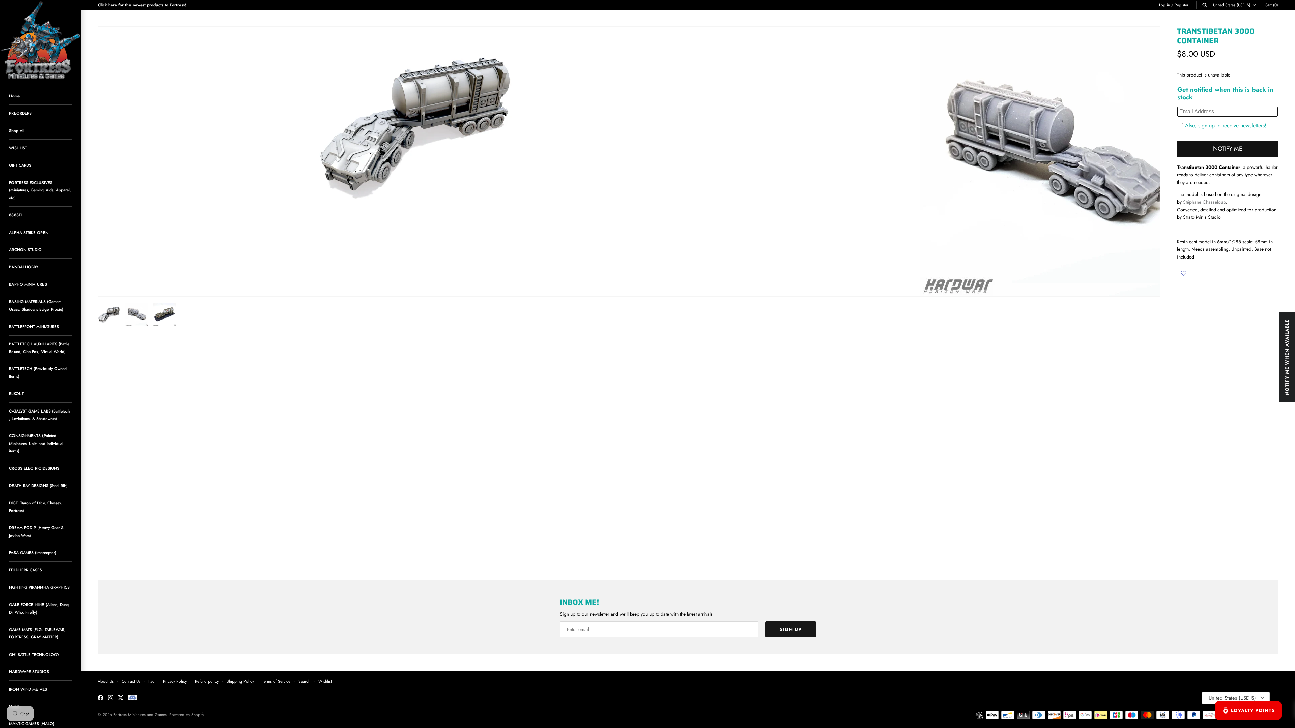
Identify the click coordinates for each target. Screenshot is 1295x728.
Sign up (791, 629)
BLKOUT (16, 393)
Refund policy (207, 681)
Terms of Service (276, 681)
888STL (16, 215)
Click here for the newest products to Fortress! (142, 5)
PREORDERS (20, 113)
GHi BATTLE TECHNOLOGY (34, 654)
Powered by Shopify (186, 714)
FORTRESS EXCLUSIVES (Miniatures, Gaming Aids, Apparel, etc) (40, 190)
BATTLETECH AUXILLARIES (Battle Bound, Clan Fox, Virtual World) (39, 347)
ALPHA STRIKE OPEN (28, 232)
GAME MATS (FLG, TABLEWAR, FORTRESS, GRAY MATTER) (37, 633)
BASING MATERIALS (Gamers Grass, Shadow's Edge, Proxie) (36, 305)
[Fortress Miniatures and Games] (40, 40)
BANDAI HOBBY (23, 267)
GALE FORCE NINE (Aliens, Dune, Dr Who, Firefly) (39, 608)
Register (1181, 5)
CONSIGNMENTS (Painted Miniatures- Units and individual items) (36, 443)
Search (304, 681)
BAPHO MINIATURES (28, 284)
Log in (1164, 5)
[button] (1145, 161)
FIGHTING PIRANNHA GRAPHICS (39, 587)
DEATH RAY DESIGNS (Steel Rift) (38, 485)
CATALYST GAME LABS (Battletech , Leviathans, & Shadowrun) (39, 414)
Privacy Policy (175, 681)
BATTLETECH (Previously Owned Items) (38, 372)
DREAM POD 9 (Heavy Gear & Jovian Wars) (36, 531)
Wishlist (325, 681)
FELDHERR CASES (25, 570)
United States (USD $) (1231, 5)
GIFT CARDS (20, 165)
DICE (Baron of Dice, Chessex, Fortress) (36, 506)
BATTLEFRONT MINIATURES (34, 326)
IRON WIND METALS (28, 689)
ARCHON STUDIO (25, 249)
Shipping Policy (240, 681)
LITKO (14, 706)
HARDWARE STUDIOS (29, 671)
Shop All (16, 130)
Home (14, 96)
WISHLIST (18, 148)
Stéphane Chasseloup (1204, 202)
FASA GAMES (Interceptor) (32, 552)
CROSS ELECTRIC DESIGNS (34, 468)
